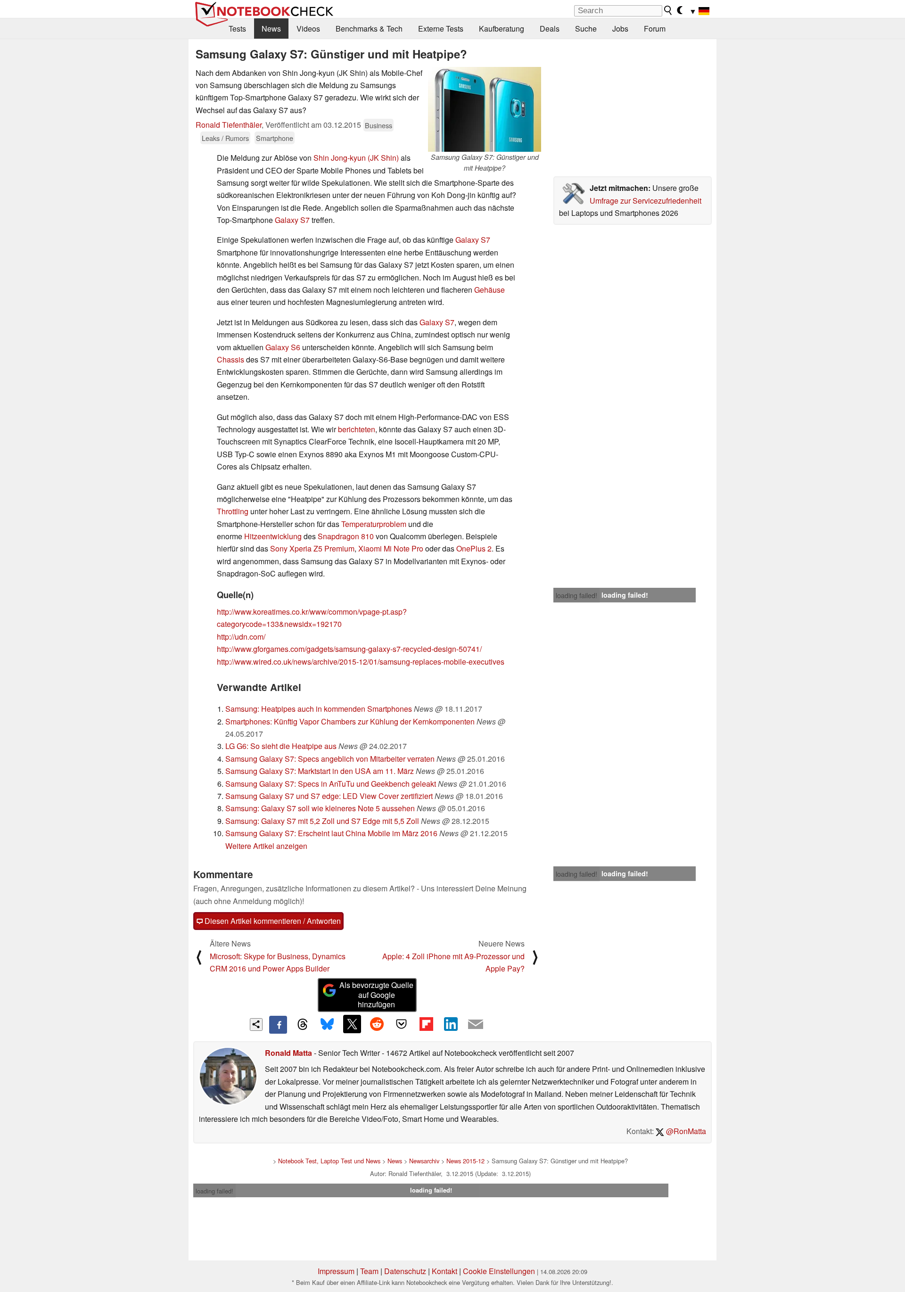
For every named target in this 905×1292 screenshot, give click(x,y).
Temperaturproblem (373, 523)
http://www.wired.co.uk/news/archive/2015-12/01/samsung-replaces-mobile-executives (360, 661)
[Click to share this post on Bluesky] (327, 1025)
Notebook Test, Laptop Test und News (329, 1160)
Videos (308, 28)
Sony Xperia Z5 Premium (312, 548)
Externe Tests (440, 28)
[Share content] (256, 1024)
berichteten (356, 429)
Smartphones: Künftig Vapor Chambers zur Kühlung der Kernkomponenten (350, 721)
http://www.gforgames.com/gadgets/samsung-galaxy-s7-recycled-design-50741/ (349, 648)
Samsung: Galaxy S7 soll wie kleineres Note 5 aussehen (320, 808)
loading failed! (576, 595)
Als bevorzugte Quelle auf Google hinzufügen (376, 994)
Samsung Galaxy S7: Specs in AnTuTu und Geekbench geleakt (330, 783)
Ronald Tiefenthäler (229, 124)
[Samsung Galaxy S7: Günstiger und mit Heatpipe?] (484, 109)
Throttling (232, 511)
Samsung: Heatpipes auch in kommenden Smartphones (318, 708)
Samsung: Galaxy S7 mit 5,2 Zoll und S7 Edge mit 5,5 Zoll (322, 820)
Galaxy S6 (282, 347)
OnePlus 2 (474, 548)
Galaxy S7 (292, 219)
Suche (586, 28)
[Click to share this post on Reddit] (377, 1024)
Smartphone (274, 138)
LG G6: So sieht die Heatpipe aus (281, 746)
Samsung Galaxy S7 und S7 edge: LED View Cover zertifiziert (329, 795)
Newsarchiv (424, 1160)
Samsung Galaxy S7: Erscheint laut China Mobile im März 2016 (331, 833)
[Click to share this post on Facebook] (278, 1025)
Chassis (230, 359)
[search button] (668, 10)
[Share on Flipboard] (426, 1024)
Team (369, 1271)
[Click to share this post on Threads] (303, 1025)
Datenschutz (405, 1271)
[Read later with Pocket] (402, 1024)
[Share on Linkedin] (451, 1024)
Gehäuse (489, 289)
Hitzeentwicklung (273, 536)
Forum (655, 28)
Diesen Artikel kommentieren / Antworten (272, 920)
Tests (237, 28)
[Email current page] (476, 1025)
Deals (549, 28)
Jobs (620, 28)
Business (378, 125)
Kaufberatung (501, 28)
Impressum (336, 1271)
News (271, 28)
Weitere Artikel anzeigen (266, 845)
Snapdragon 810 (346, 536)
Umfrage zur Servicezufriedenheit (645, 200)
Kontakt (444, 1271)
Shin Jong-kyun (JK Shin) (356, 157)
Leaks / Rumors (225, 138)
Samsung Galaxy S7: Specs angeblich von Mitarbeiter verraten (330, 758)
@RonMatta (685, 1131)
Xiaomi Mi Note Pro (390, 548)
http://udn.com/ (241, 636)
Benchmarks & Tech (369, 28)
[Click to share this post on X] (352, 1024)
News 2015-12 (465, 1160)
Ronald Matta (288, 1052)
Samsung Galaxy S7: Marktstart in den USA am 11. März (319, 770)
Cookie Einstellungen (499, 1271)
